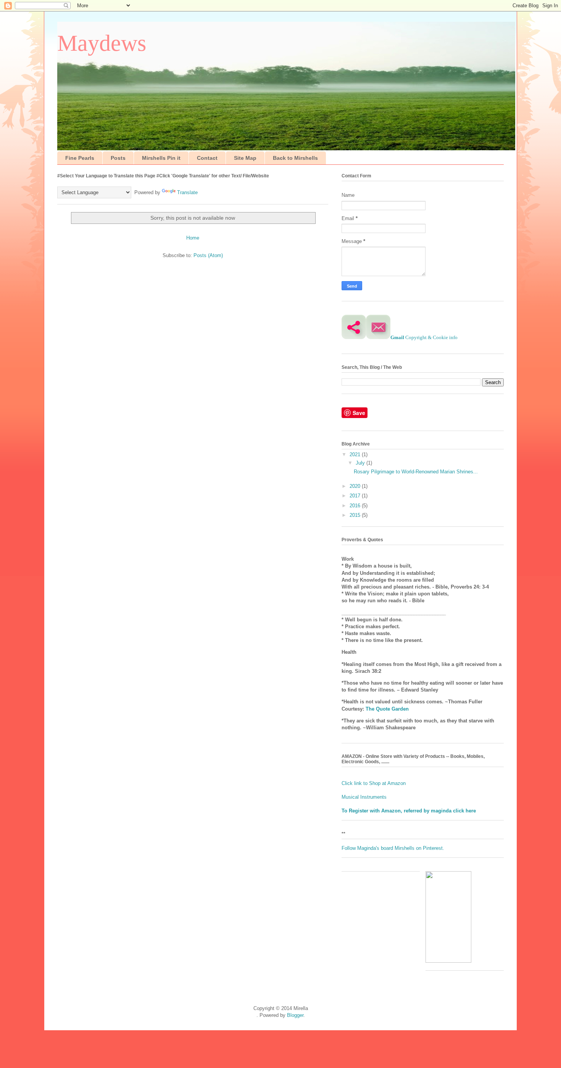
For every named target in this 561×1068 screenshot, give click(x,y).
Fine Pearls (79, 158)
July (361, 463)
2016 (356, 505)
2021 (356, 454)
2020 (356, 486)
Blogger (295, 1015)
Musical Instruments (364, 797)
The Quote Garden (387, 709)
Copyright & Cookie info (431, 337)
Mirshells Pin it (161, 158)
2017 (356, 496)
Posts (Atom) (208, 255)
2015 (356, 515)
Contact (207, 158)
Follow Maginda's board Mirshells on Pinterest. (393, 848)
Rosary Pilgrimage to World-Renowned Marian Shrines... (416, 471)
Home (192, 238)
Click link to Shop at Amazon (374, 783)
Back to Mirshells (295, 158)
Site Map (245, 158)
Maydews (101, 43)
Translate (187, 192)
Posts (118, 158)
